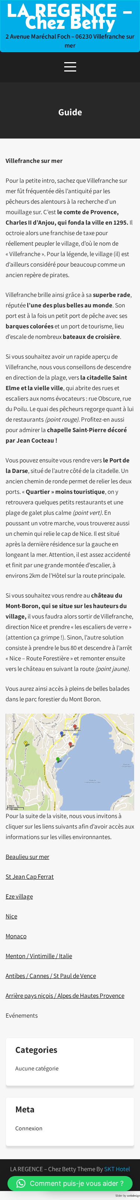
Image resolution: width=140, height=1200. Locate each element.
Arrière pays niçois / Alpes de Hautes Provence (65, 995)
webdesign (133, 1195)
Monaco (16, 936)
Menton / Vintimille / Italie (39, 956)
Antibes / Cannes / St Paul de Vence (51, 976)
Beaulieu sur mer (27, 857)
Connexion (29, 1128)
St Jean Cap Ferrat (30, 876)
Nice (11, 916)
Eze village (19, 896)
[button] (70, 1183)
